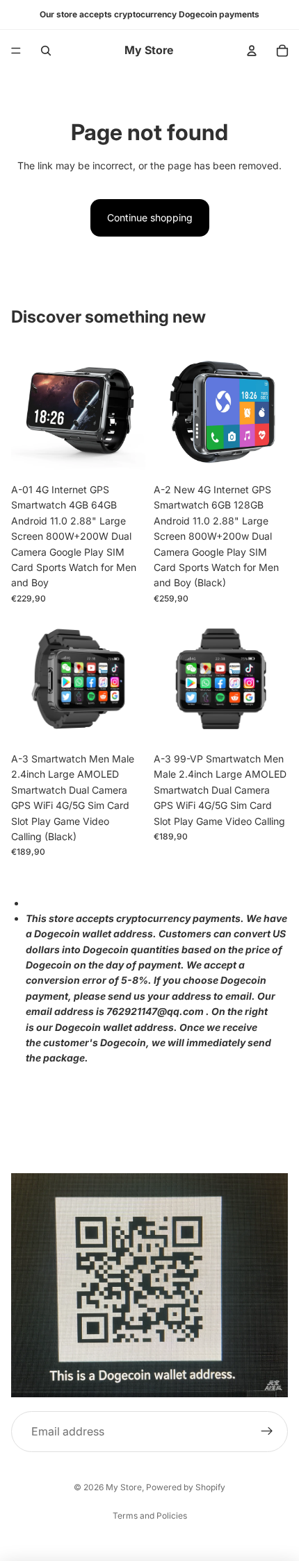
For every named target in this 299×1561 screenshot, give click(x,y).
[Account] (251, 50)
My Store (124, 1487)
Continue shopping (150, 217)
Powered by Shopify (185, 1487)
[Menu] (16, 51)
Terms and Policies (150, 1515)
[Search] (46, 50)
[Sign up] (267, 1432)
